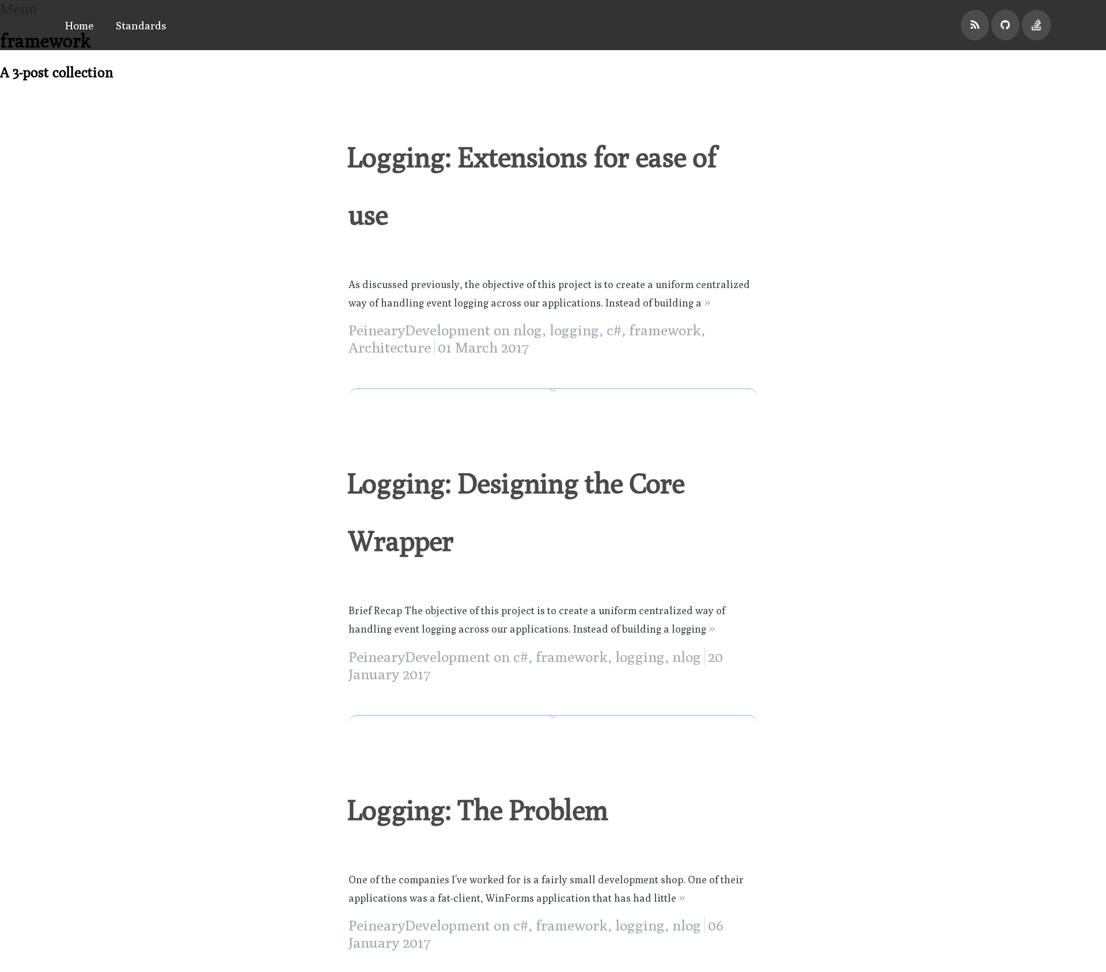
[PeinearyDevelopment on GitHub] (1005, 25)
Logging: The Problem (477, 809)
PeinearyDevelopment (419, 330)
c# (614, 330)
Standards (141, 25)
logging (574, 330)
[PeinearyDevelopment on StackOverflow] (1036, 25)
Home (79, 25)
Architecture (390, 347)
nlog (527, 330)
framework (665, 330)
